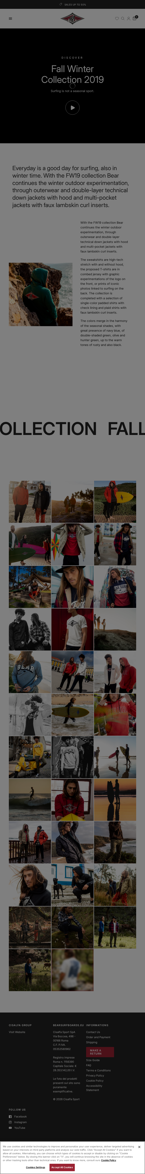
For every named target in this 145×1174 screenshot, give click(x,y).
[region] (72, 1157)
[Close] (139, 1147)
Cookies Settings (35, 1167)
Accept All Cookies (62, 1167)
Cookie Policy (108, 1160)
